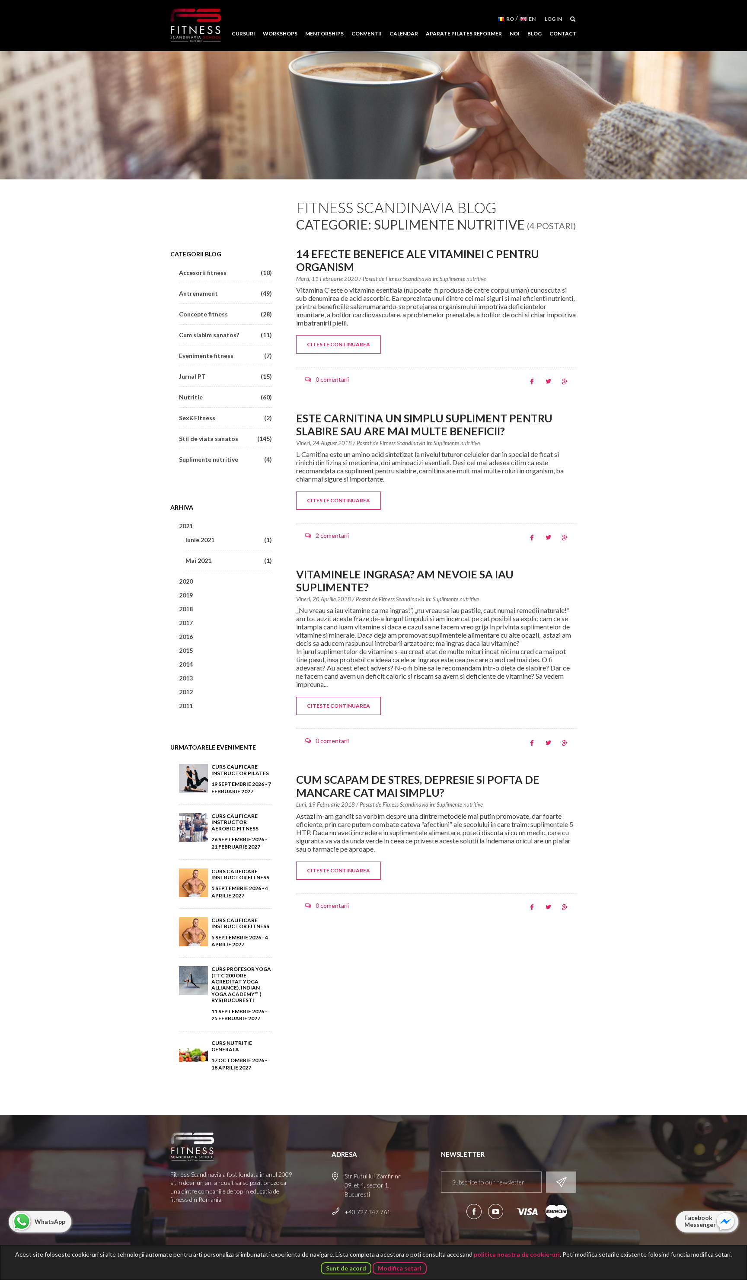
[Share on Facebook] (532, 381)
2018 (186, 609)
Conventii (366, 33)
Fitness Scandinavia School (195, 25)
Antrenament (225, 293)
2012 (186, 692)
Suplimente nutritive (463, 278)
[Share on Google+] (565, 381)
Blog (534, 33)
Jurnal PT (225, 376)
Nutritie (225, 397)
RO (510, 19)
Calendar (403, 33)
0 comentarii (332, 379)
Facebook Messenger (700, 1221)
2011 (186, 705)
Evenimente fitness (225, 355)
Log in (553, 19)
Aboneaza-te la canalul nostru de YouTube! (496, 1211)
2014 (186, 664)
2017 (186, 622)
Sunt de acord (346, 1268)
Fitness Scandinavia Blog (396, 207)
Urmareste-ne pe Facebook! (474, 1211)
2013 (186, 678)
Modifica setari (399, 1268)
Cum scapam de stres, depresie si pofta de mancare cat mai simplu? (418, 786)
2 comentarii (332, 535)
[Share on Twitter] (548, 381)
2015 (186, 650)
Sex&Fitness (225, 417)
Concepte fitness (225, 314)
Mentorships (324, 33)
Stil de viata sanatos (225, 438)
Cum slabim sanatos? (225, 334)
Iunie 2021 (228, 539)
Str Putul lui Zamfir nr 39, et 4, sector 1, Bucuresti (373, 1185)
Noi (515, 33)
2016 (186, 636)
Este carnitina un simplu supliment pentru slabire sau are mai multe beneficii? (424, 424)
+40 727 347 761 (367, 1212)
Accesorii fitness (225, 272)
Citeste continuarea (338, 344)
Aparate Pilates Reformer (464, 33)
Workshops (280, 33)
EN (532, 19)
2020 (186, 581)
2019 (186, 595)
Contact (563, 33)
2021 (186, 526)
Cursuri (243, 33)
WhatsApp (50, 1221)
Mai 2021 (228, 560)
